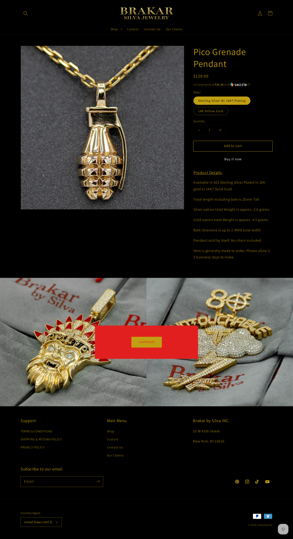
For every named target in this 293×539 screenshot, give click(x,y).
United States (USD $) (38, 522)
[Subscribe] (98, 481)
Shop (110, 431)
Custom (113, 439)
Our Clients (115, 455)
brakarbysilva (264, 524)
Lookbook (147, 342)
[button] (26, 13)
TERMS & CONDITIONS (36, 431)
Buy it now (233, 159)
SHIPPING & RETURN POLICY (41, 439)
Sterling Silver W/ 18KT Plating (222, 101)
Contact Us (115, 447)
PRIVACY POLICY (32, 447)
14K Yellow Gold (210, 111)
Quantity (199, 121)
